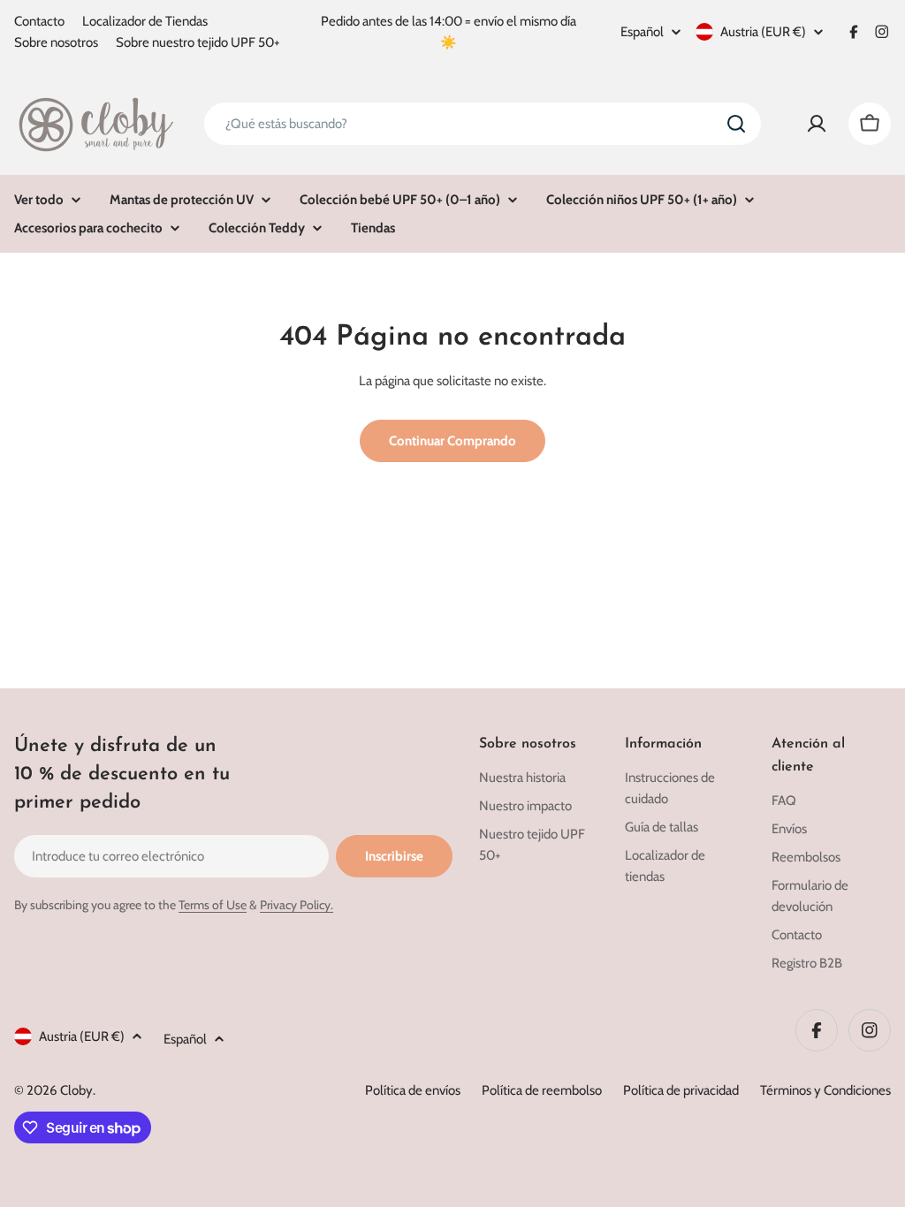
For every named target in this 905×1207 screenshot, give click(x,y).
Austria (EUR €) (763, 32)
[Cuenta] (816, 123)
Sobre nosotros (56, 42)
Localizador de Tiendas (145, 21)
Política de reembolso (542, 1090)
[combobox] (482, 123)
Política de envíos (412, 1090)
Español (642, 32)
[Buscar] (736, 123)
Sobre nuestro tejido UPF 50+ (198, 42)
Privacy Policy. (296, 905)
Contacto (39, 21)
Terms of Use (213, 905)
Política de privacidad (681, 1090)
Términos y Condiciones (825, 1090)
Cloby (76, 1090)
